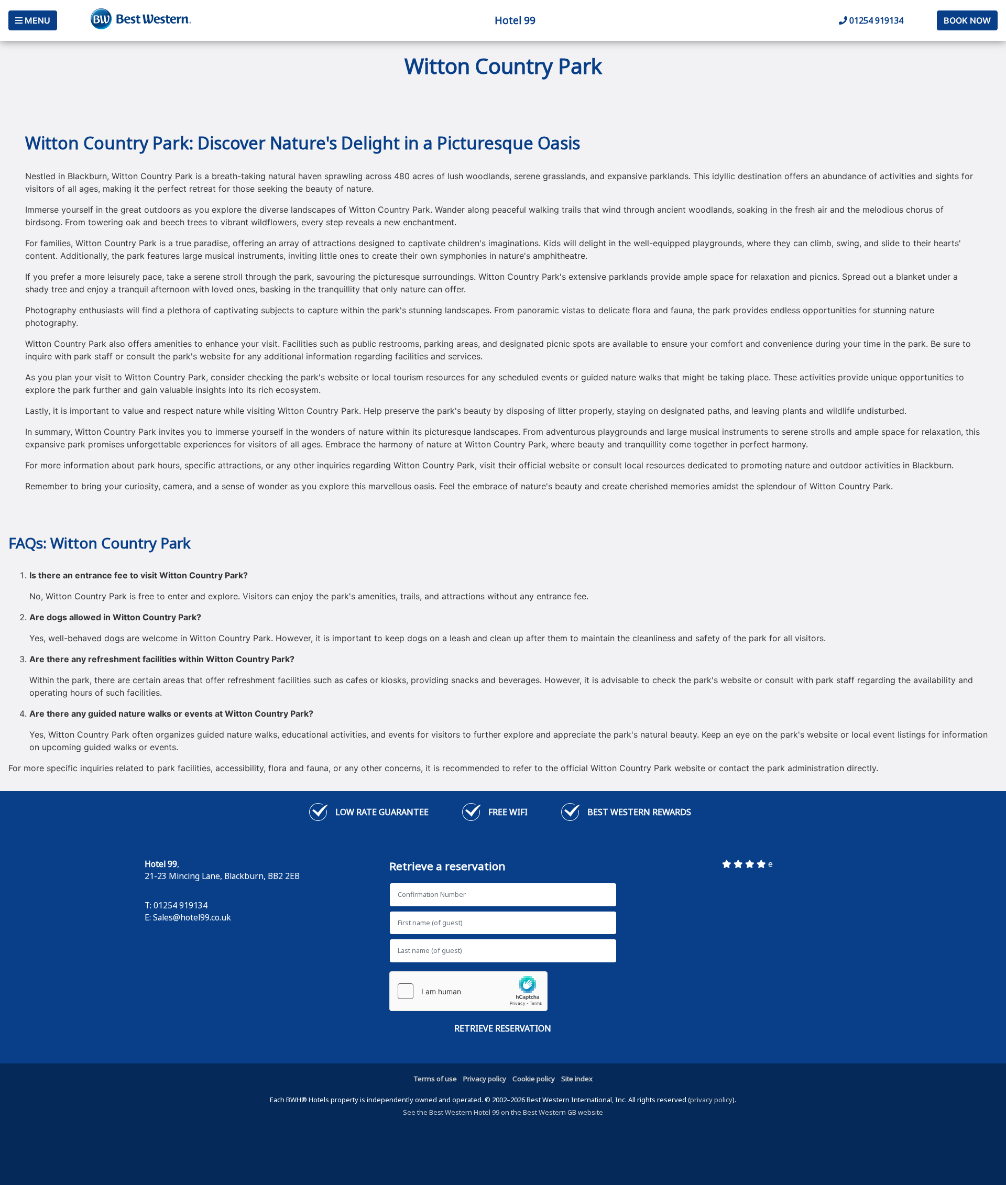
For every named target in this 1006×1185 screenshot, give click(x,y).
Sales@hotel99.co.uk (192, 917)
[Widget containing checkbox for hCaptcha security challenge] (468, 991)
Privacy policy (484, 1078)
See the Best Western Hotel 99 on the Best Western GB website (503, 1112)
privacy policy (711, 1099)
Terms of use (435, 1078)
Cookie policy (533, 1078)
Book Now (967, 20)
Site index (577, 1078)
